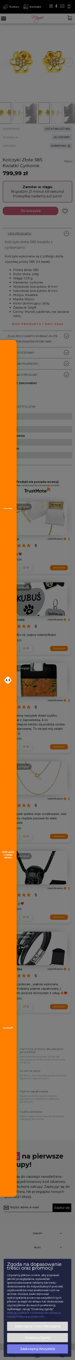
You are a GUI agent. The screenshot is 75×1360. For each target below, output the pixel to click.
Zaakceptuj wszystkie (37, 1349)
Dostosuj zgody (37, 1337)
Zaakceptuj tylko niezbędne (38, 1326)
